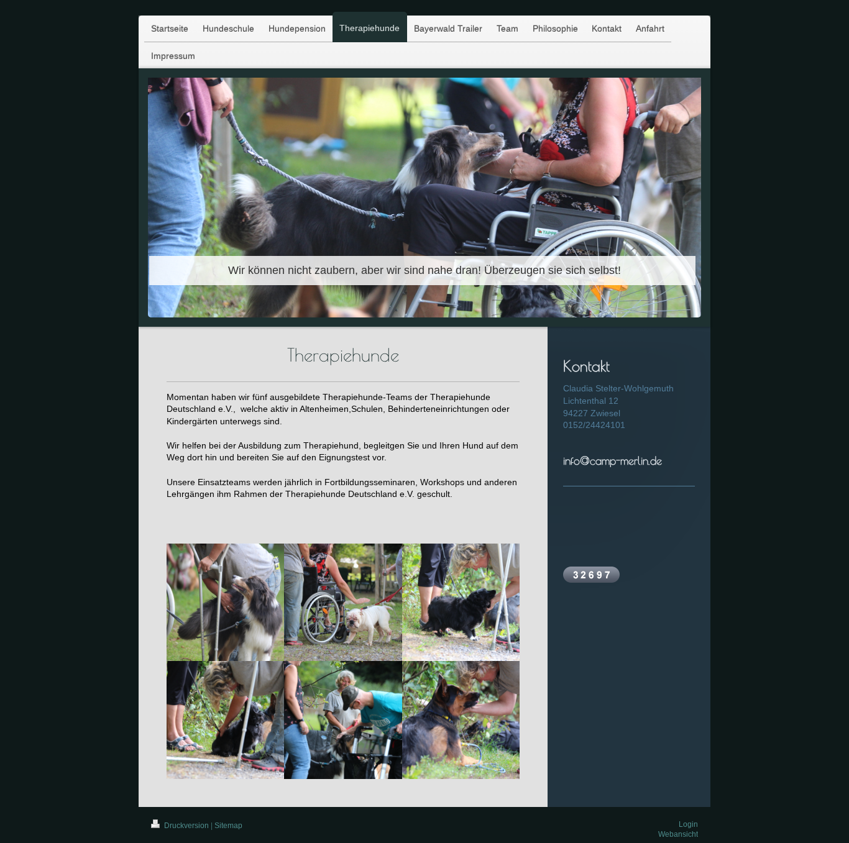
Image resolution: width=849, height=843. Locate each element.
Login (688, 824)
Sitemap (228, 825)
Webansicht (678, 834)
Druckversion (186, 825)
